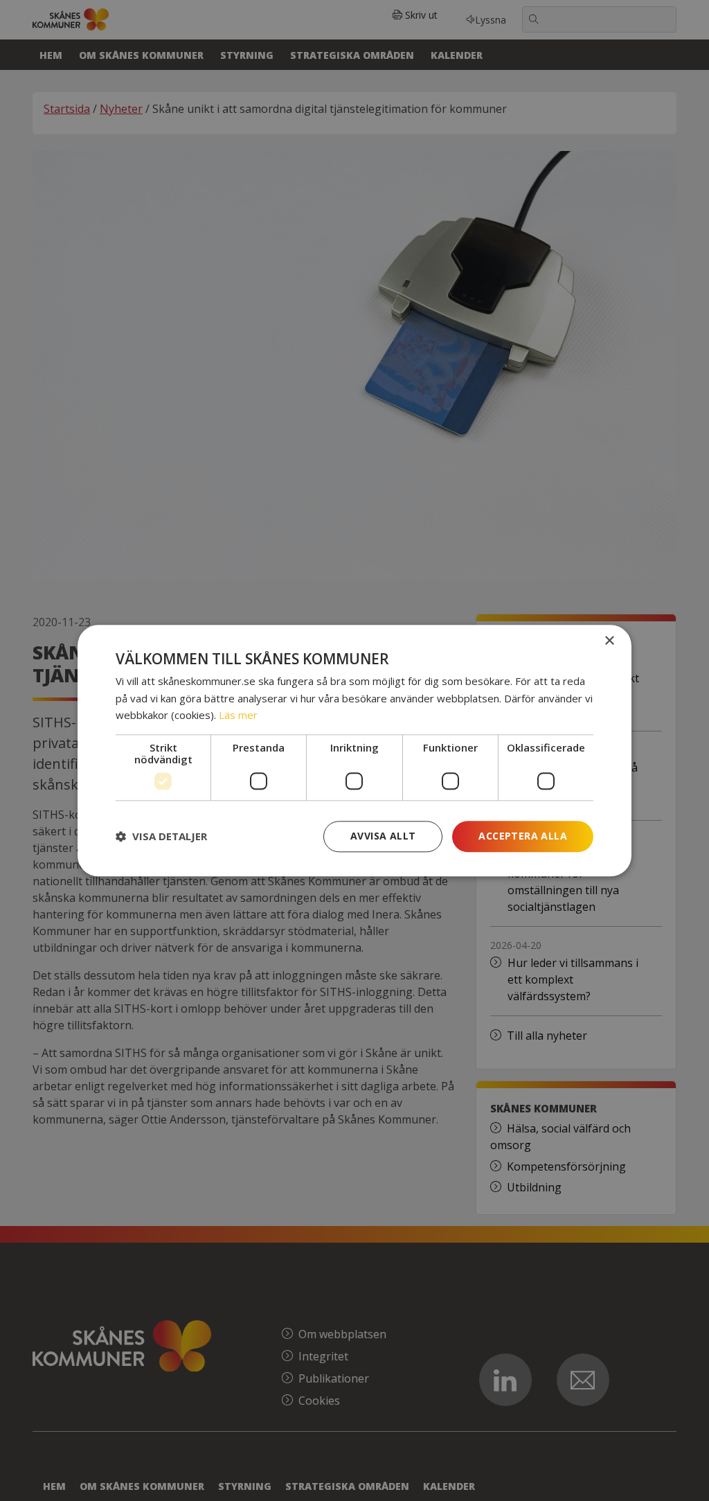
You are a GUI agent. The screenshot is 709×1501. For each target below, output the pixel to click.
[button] (161, 837)
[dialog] (354, 750)
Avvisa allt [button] (382, 835)
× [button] (609, 641)
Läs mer (238, 715)
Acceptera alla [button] (522, 835)
